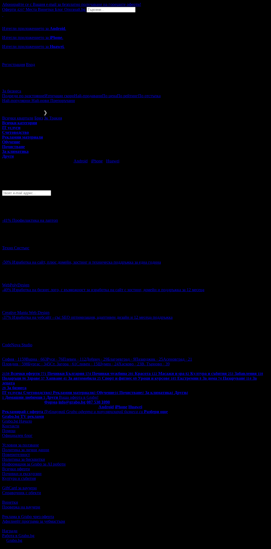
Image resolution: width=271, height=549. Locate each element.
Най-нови (40, 100)
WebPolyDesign (15, 285)
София (14, 359)
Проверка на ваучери (21, 507)
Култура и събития (19, 478)
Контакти (10, 426)
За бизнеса (11, 91)
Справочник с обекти (21, 492)
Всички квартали (17, 118)
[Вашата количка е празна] (2, 14)
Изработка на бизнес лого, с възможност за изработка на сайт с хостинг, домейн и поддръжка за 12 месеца (108, 289)
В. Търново (155, 364)
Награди (9, 531)
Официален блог (17, 435)
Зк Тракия (53, 118)
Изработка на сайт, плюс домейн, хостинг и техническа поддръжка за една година (86, 262)
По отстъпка (149, 96)
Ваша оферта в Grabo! (78, 397)
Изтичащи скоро (59, 96)
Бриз (38, 118)
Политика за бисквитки (23, 459)
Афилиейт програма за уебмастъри (33, 521)
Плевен (74, 359)
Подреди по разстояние (23, 96)
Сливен (87, 364)
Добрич (96, 359)
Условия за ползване (20, 445)
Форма (50, 402)
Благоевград (121, 359)
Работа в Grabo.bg (18, 535)
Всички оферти (16, 469)
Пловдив (15, 364)
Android (81, 161)
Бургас (39, 364)
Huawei (112, 161)
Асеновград (177, 359)
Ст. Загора (63, 364)
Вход (30, 64)
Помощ (8, 430)
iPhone (97, 161)
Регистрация (13, 64)
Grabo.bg (14, 540)
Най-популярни (16, 100)
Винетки (10, 502)
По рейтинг (127, 96)
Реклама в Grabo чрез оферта (28, 516)
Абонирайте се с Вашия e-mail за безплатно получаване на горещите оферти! (71, 4)
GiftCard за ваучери (19, 488)
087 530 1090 (98, 402)
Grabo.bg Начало (17, 421)
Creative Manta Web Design (25, 312)
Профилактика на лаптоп (35, 220)
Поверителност (16, 454)
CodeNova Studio (17, 345)
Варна (36, 359)
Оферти (13, 9)
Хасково (130, 364)
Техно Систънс (15, 248)
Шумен (108, 364)
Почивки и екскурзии (22, 473)
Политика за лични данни (25, 450)
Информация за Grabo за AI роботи (34, 464)
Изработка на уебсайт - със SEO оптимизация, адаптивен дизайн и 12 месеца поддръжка (92, 317)
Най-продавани (88, 96)
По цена (109, 96)
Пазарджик (149, 359)
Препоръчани (62, 100)
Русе (55, 359)
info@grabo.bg (71, 402)
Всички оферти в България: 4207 (31, 368)
